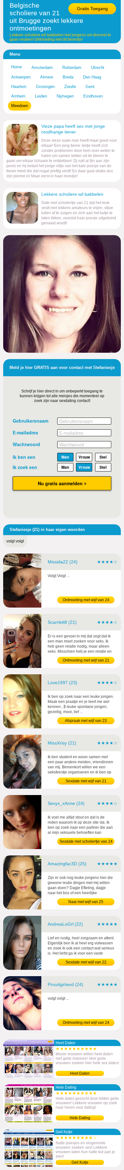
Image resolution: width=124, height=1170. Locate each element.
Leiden (41, 96)
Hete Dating (80, 1118)
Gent (90, 86)
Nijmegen (65, 96)
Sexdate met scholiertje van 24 (86, 841)
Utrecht (97, 67)
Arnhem (18, 96)
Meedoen (19, 105)
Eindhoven (93, 96)
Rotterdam (71, 67)
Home (16, 67)
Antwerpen (21, 77)
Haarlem (18, 86)
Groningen (45, 86)
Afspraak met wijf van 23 (86, 720)
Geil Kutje (80, 1162)
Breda (68, 77)
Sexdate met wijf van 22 (86, 962)
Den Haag (92, 77)
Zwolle (70, 86)
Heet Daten (80, 1073)
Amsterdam (42, 67)
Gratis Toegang (92, 8)
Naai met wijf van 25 (85, 902)
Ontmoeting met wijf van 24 (86, 600)
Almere (46, 77)
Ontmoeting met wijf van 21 (86, 660)
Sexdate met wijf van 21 (86, 781)
